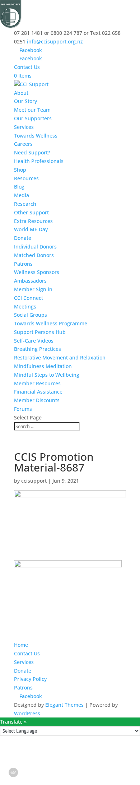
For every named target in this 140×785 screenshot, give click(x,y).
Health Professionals (39, 161)
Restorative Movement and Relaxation (60, 357)
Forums (23, 408)
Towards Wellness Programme (50, 323)
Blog (19, 186)
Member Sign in (33, 289)
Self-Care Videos (33, 340)
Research (25, 203)
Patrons (23, 263)
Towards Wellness (35, 135)
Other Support (31, 212)
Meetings (25, 306)
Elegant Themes (64, 704)
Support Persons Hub (40, 332)
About (21, 92)
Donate (22, 237)
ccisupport (34, 480)
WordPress (27, 713)
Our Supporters (33, 118)
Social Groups (30, 314)
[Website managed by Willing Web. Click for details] (13, 772)
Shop (20, 169)
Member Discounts (37, 400)
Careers (23, 143)
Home (21, 644)
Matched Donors (34, 255)
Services (24, 127)
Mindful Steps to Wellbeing (46, 374)
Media (21, 195)
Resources (26, 178)
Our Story (25, 101)
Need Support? (32, 152)
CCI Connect (28, 297)
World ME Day (31, 229)
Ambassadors (30, 280)
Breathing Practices (37, 348)
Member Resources (37, 383)
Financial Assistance (38, 391)
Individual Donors (35, 246)
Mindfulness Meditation (43, 366)
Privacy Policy (30, 678)
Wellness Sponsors (36, 272)
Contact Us (27, 67)
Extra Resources (33, 221)
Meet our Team (32, 109)
